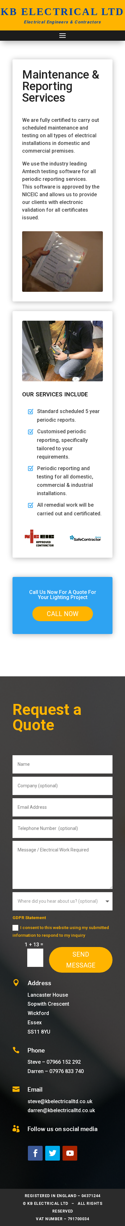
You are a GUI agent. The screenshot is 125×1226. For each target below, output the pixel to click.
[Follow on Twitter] (52, 1153)
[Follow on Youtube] (70, 1153)
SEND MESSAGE (81, 960)
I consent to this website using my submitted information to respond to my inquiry (61, 931)
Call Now (63, 614)
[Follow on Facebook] (35, 1153)
